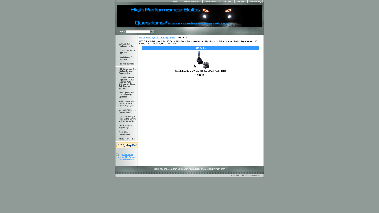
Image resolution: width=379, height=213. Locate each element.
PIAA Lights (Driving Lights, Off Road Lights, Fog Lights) (127, 103)
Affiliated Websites (127, 139)
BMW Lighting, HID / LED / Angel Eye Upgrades (127, 95)
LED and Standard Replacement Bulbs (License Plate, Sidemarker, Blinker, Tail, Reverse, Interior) (127, 83)
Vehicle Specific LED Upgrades (127, 52)
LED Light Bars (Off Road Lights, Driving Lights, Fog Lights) (127, 119)
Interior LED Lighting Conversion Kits (127, 111)
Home (142, 37)
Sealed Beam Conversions (124, 133)
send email (227, 1)
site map (240, 1)
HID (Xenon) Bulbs (126, 64)
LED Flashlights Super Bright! (125, 127)
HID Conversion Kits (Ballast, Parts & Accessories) (127, 71)
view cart (253, 1)
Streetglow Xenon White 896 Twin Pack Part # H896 (200, 71)
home (175, 1)
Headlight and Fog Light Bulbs (161, 37)
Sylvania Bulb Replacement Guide (127, 45)
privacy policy (210, 1)
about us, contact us (191, 1)
